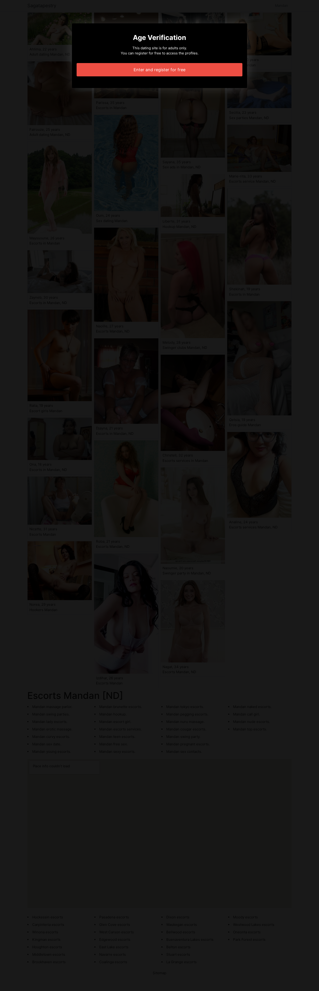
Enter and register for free (159, 69)
